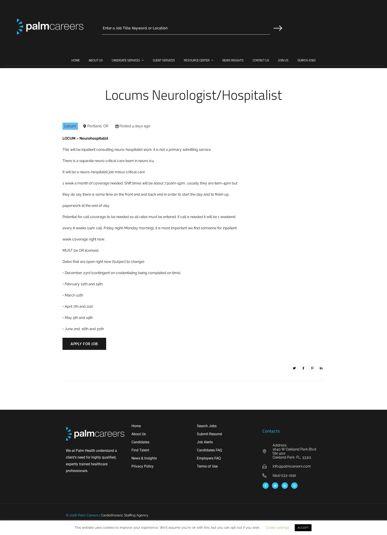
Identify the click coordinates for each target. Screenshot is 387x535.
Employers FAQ (209, 458)
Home (75, 60)
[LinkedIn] (321, 368)
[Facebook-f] (265, 485)
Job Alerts (205, 442)
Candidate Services (126, 60)
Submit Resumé (209, 434)
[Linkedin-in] (285, 485)
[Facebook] (303, 368)
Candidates (140, 442)
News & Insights (144, 458)
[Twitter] (294, 368)
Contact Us (261, 60)
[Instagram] (294, 485)
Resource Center (197, 60)
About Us (96, 60)
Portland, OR (97, 126)
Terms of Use (207, 466)
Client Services (164, 60)
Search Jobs (306, 60)
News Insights (233, 60)
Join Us (283, 60)
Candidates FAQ (209, 450)
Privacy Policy (142, 466)
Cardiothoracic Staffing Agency (124, 515)
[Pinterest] (312, 368)
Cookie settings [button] (277, 528)
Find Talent (140, 450)
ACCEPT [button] (303, 527)
